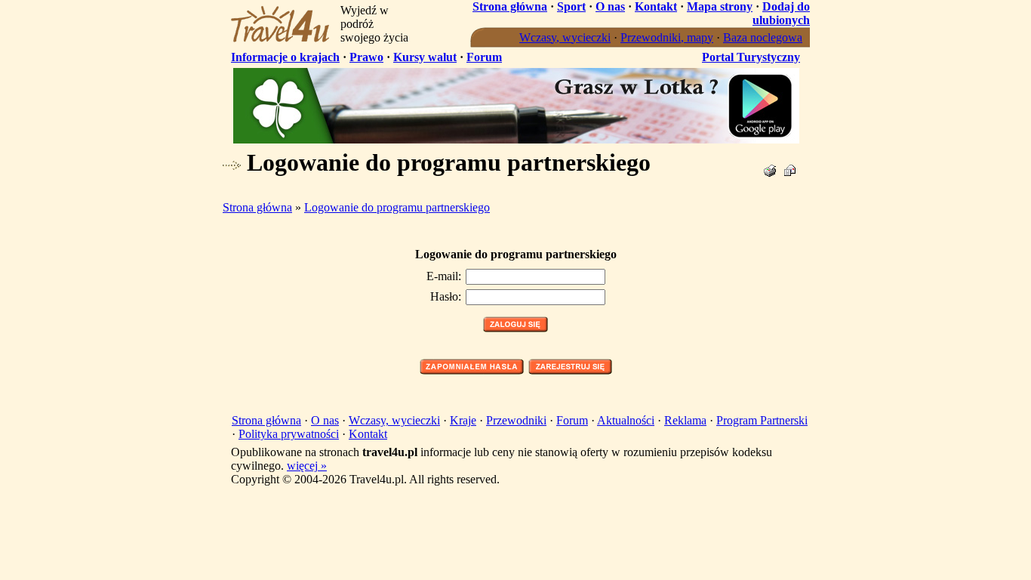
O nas (610, 6)
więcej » (307, 465)
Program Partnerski (762, 420)
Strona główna (509, 6)
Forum (484, 57)
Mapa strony (719, 6)
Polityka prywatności (289, 433)
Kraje (463, 420)
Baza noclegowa (762, 37)
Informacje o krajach (285, 57)
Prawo (366, 57)
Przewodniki (516, 420)
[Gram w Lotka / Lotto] (516, 139)
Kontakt (656, 6)
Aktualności (625, 420)
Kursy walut (425, 57)
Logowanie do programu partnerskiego (397, 207)
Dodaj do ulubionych (781, 13)
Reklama (685, 420)
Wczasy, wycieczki (565, 37)
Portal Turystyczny (751, 57)
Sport (571, 6)
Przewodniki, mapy (666, 37)
